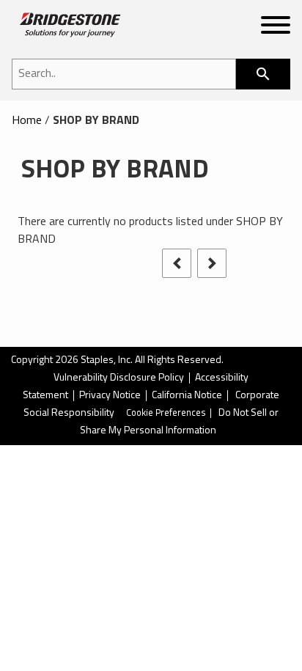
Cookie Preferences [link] (166, 413)
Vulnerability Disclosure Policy (119, 378)
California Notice (187, 395)
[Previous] (176, 263)
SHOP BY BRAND (96, 121)
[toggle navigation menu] (275, 27)
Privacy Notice (110, 395)
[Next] (211, 263)
